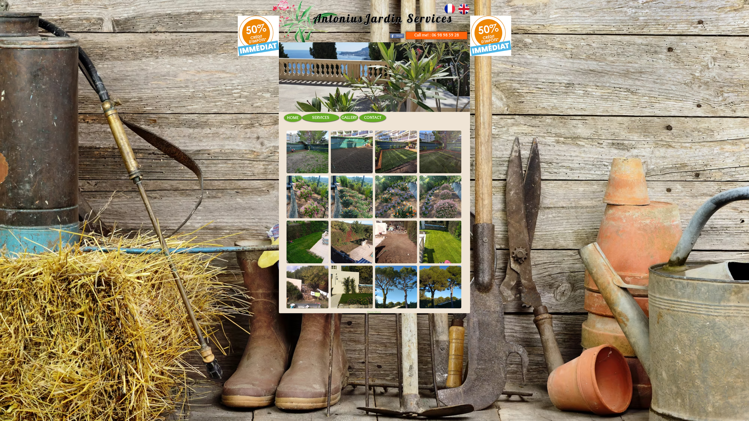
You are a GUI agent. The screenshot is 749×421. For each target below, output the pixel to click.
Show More (374, 311)
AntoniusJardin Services (383, 18)
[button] (307, 152)
